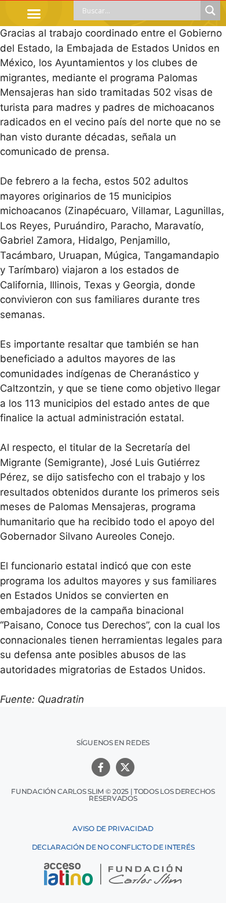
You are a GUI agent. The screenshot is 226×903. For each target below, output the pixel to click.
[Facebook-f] (101, 767)
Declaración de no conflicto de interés (113, 847)
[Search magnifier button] (210, 10)
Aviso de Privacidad (112, 828)
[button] (34, 13)
